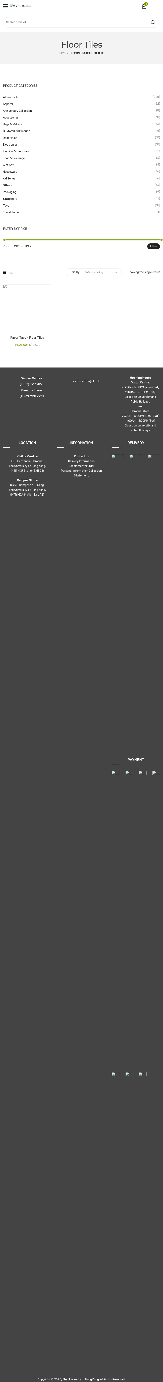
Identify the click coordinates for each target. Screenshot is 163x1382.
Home (62, 52)
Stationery (10, 199)
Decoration (10, 138)
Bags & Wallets (12, 124)
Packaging (9, 192)
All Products (10, 97)
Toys (6, 205)
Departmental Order (81, 466)
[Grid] (4, 272)
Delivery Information (81, 461)
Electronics (10, 144)
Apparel (8, 104)
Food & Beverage (14, 158)
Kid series (9, 178)
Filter (153, 246)
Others (7, 185)
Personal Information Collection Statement (81, 473)
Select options (8, 329)
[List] (11, 272)
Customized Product (16, 131)
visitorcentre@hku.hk (86, 381)
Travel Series (11, 212)
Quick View (18, 329)
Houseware (10, 171)
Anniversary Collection (17, 111)
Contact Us (81, 456)
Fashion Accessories (16, 151)
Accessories (10, 117)
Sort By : (75, 272)
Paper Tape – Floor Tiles (27, 337)
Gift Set (8, 165)
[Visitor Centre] (20, 6)
